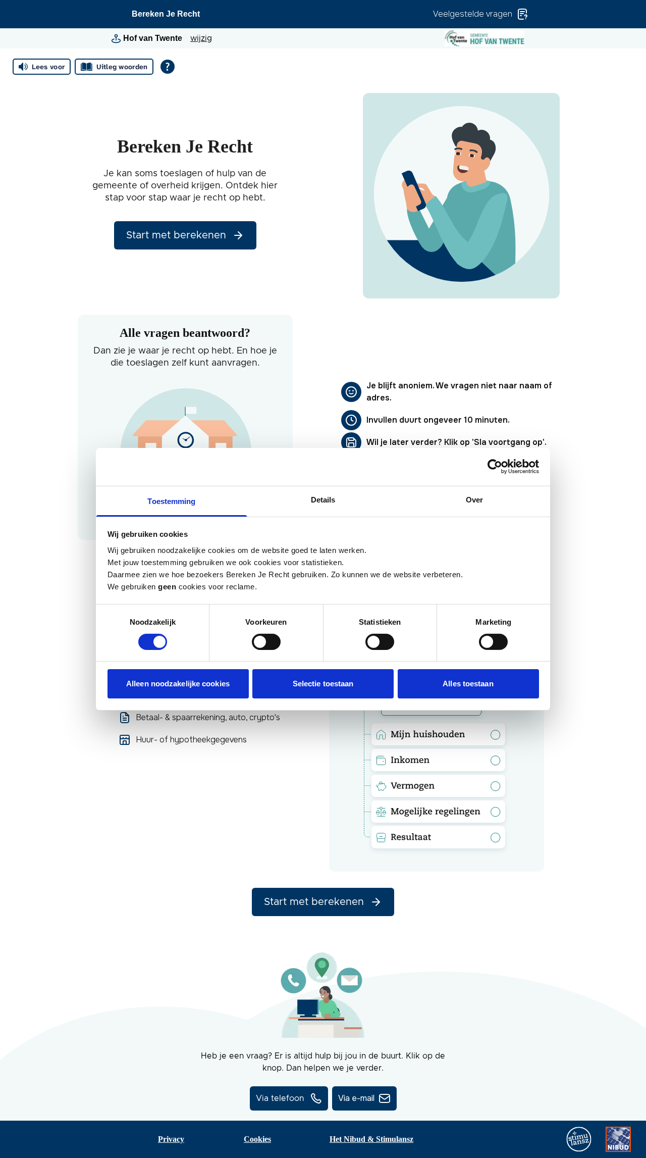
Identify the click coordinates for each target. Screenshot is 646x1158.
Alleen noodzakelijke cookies (178, 683)
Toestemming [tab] (171, 500)
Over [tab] (474, 499)
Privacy (171, 1139)
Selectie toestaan (323, 683)
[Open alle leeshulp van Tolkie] (167, 67)
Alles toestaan (468, 683)
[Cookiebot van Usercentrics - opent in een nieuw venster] (495, 466)
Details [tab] (323, 499)
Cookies (257, 1139)
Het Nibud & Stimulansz (371, 1139)
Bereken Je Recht (166, 14)
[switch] (266, 642)
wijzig (201, 38)
